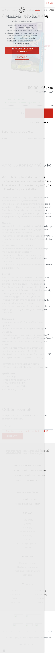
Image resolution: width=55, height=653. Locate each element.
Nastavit (22, 57)
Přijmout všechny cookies (22, 50)
